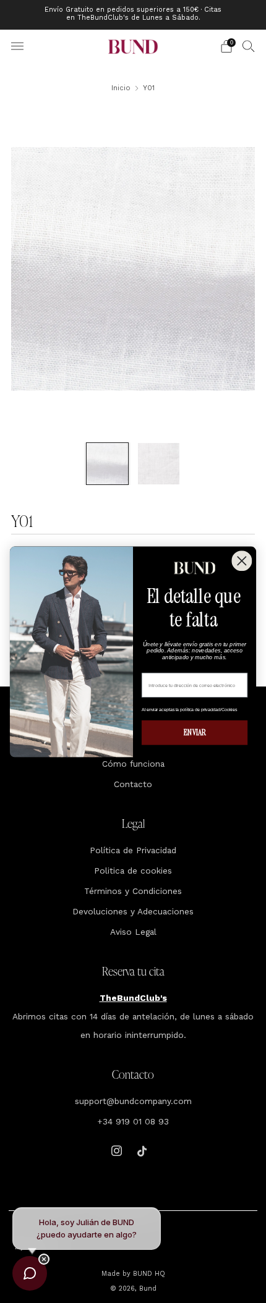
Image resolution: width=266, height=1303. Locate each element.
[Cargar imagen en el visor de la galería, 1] (107, 463)
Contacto (133, 784)
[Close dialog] (241, 560)
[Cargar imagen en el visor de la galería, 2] (158, 463)
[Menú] (17, 46)
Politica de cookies (133, 870)
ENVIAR (195, 732)
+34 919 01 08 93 (133, 1121)
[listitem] (133, 15)
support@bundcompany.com (133, 1101)
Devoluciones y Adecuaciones (133, 911)
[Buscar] (248, 46)
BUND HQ (148, 1274)
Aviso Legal (133, 932)
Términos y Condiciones (133, 891)
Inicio (121, 87)
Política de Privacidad (133, 850)
